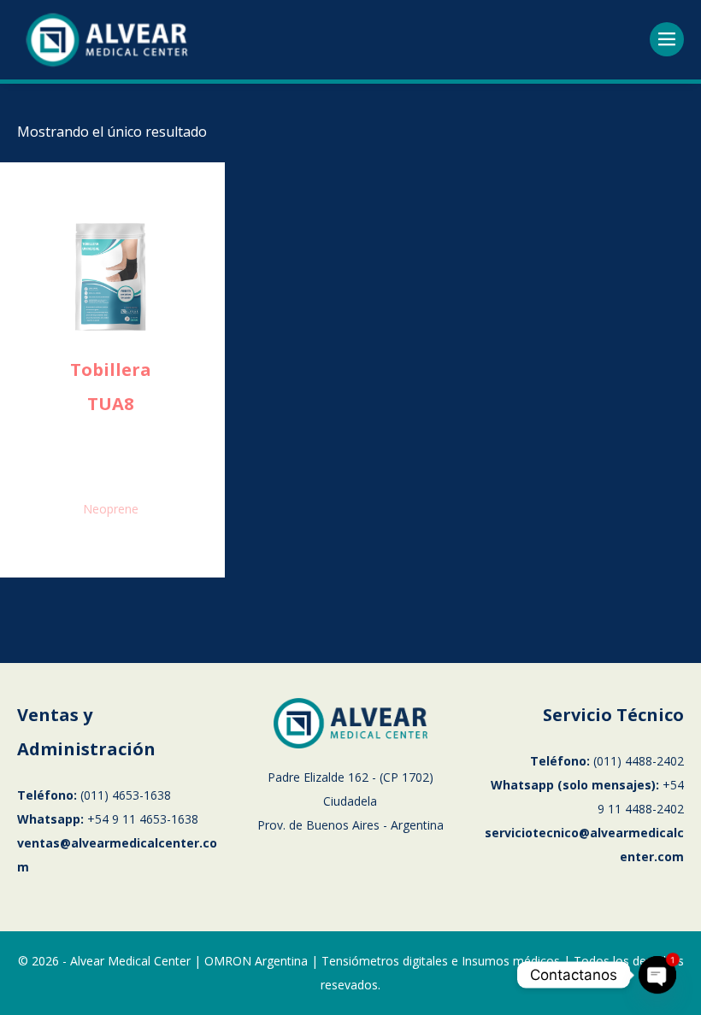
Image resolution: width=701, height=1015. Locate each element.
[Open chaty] (657, 975)
